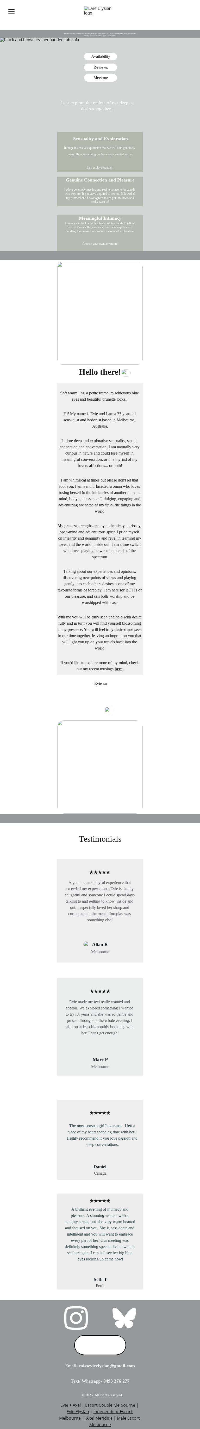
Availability (100, 56)
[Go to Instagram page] (76, 1318)
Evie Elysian (78, 1411)
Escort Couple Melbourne (110, 1405)
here (118, 669)
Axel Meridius (99, 1418)
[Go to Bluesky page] (124, 1318)
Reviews (100, 67)
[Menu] (11, 11)
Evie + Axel (70, 1405)
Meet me (100, 77)
